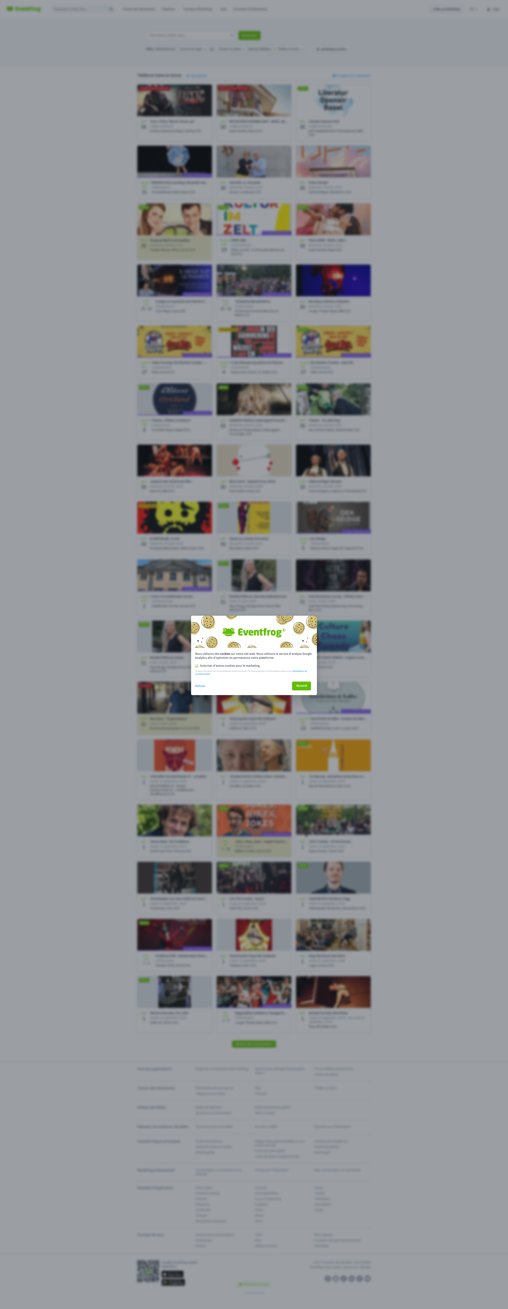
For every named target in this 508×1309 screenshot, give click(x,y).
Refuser (200, 686)
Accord (301, 685)
